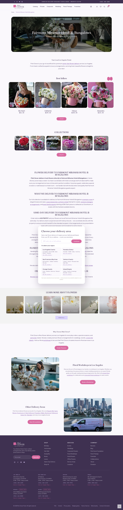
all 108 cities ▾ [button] (47, 255)
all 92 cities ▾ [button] (47, 264)
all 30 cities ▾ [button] (67, 253)
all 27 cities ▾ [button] (67, 274)
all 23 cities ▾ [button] (67, 264)
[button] (51, 252)
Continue (76, 241)
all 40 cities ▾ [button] (47, 274)
